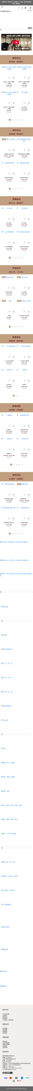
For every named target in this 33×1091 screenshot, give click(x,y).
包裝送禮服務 (6, 1043)
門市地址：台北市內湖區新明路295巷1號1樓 (14, 1063)
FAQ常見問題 (6, 1014)
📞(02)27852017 (7, 1062)
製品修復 (5, 1018)
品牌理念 (5, 1015)
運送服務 (5, 1030)
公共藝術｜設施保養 (8, 1020)
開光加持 (5, 1041)
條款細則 (5, 1031)
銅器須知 (5, 1017)
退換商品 (5, 1033)
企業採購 (5, 1047)
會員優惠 (5, 1028)
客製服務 (5, 1046)
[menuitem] (10, 120)
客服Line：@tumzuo (8, 1066)
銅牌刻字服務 (6, 1044)
